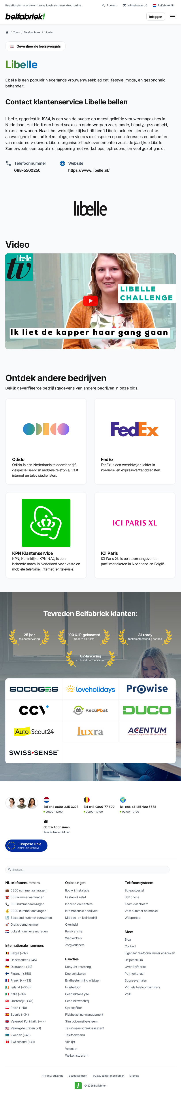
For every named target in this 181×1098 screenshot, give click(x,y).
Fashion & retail (75, 897)
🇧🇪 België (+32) (16, 953)
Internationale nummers (24, 945)
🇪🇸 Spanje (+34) (17, 1014)
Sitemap (134, 1075)
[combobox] (90, 870)
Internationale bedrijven (81, 911)
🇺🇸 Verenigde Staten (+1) (23, 1028)
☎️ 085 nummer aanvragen (24, 897)
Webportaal (133, 917)
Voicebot (71, 1048)
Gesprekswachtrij (77, 1001)
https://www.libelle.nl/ (89, 170)
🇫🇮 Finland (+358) (18, 973)
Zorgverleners (74, 945)
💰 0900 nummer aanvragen (25, 911)
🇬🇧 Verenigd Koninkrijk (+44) (25, 1021)
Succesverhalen (136, 980)
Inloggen (155, 16)
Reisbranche (73, 931)
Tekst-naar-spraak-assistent (84, 1028)
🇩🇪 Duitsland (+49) (18, 967)
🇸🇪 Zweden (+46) (18, 1035)
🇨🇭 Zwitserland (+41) (20, 1042)
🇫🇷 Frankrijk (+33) (18, 980)
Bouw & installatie (77, 890)
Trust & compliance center (108, 1075)
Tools (16, 32)
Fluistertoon (73, 987)
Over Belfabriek (135, 967)
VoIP (128, 994)
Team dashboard (136, 904)
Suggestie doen (78, 1075)
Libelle (48, 32)
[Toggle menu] (173, 16)
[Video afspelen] (90, 301)
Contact (130, 946)
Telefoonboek (32, 32)
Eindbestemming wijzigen (82, 980)
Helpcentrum (134, 960)
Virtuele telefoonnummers (142, 987)
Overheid (71, 924)
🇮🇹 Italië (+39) (15, 994)
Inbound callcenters (78, 904)
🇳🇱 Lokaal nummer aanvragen (26, 931)
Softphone (132, 897)
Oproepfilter (73, 1007)
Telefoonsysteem (139, 882)
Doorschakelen (75, 973)
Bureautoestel (134, 890)
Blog (128, 939)
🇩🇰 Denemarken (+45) (21, 960)
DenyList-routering (78, 967)
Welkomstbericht (77, 1055)
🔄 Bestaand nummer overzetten (28, 917)
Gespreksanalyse (77, 994)
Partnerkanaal (134, 973)
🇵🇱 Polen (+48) (16, 1007)
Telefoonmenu (75, 1035)
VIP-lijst (70, 1042)
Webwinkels (73, 938)
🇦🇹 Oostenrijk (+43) (19, 1001)
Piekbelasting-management (84, 1014)
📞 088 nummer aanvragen (24, 904)
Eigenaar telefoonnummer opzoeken (150, 953)
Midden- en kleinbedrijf (81, 917)
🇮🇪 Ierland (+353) (17, 987)
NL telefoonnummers (22, 882)
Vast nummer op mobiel (141, 911)
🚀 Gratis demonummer (22, 924)
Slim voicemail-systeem (81, 1021)
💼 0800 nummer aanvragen (25, 890)
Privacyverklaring (52, 1075)
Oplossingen (75, 882)
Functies (72, 959)
